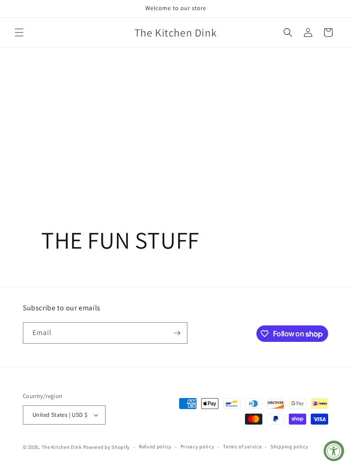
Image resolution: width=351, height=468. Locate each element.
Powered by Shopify (106, 447)
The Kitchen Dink (62, 447)
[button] (19, 32)
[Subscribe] (177, 333)
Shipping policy (289, 446)
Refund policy (155, 446)
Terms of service (242, 446)
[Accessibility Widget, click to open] (334, 451)
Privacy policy (197, 446)
